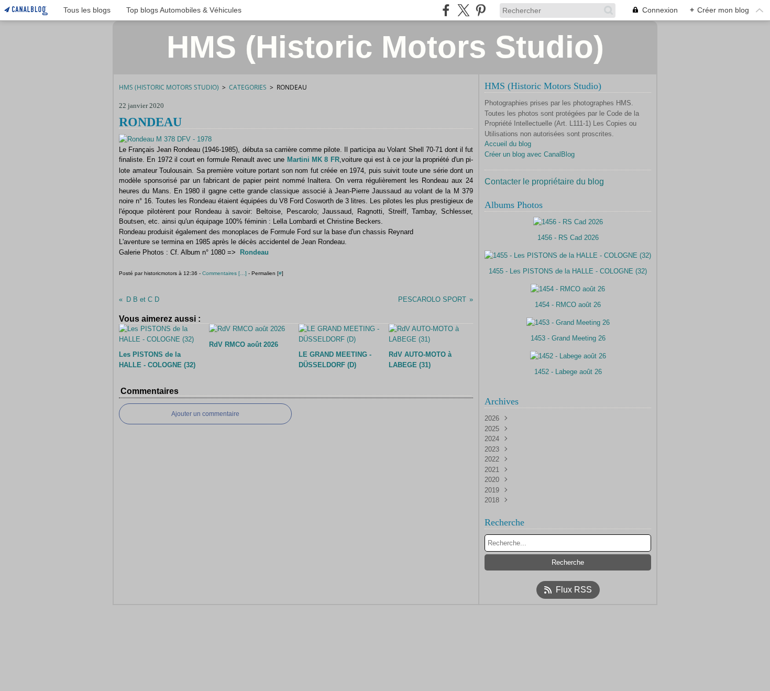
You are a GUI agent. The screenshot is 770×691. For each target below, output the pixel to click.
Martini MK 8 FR (313, 159)
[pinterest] (480, 10)
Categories (248, 87)
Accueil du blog (508, 144)
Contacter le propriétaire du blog (544, 181)
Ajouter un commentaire (205, 414)
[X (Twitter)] (463, 10)
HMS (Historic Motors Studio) (169, 87)
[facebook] (446, 10)
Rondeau (254, 252)
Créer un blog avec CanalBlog (530, 154)
